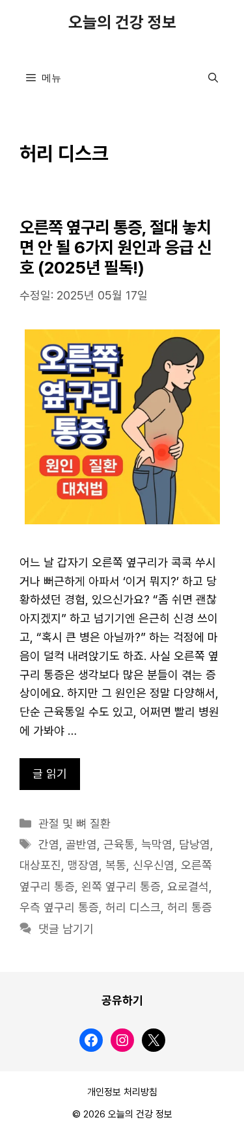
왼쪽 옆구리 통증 (121, 886)
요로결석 (188, 886)
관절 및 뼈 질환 (74, 823)
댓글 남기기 (66, 929)
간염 (48, 844)
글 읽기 (50, 773)
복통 (115, 865)
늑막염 (156, 844)
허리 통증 (189, 907)
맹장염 (83, 865)
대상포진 (40, 865)
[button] (213, 77)
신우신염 (153, 865)
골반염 (81, 844)
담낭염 (194, 844)
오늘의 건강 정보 (122, 23)
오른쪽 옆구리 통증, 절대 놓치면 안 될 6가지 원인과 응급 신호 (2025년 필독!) (115, 248)
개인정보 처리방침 (122, 1092)
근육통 (119, 844)
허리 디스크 (133, 907)
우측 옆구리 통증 (59, 907)
